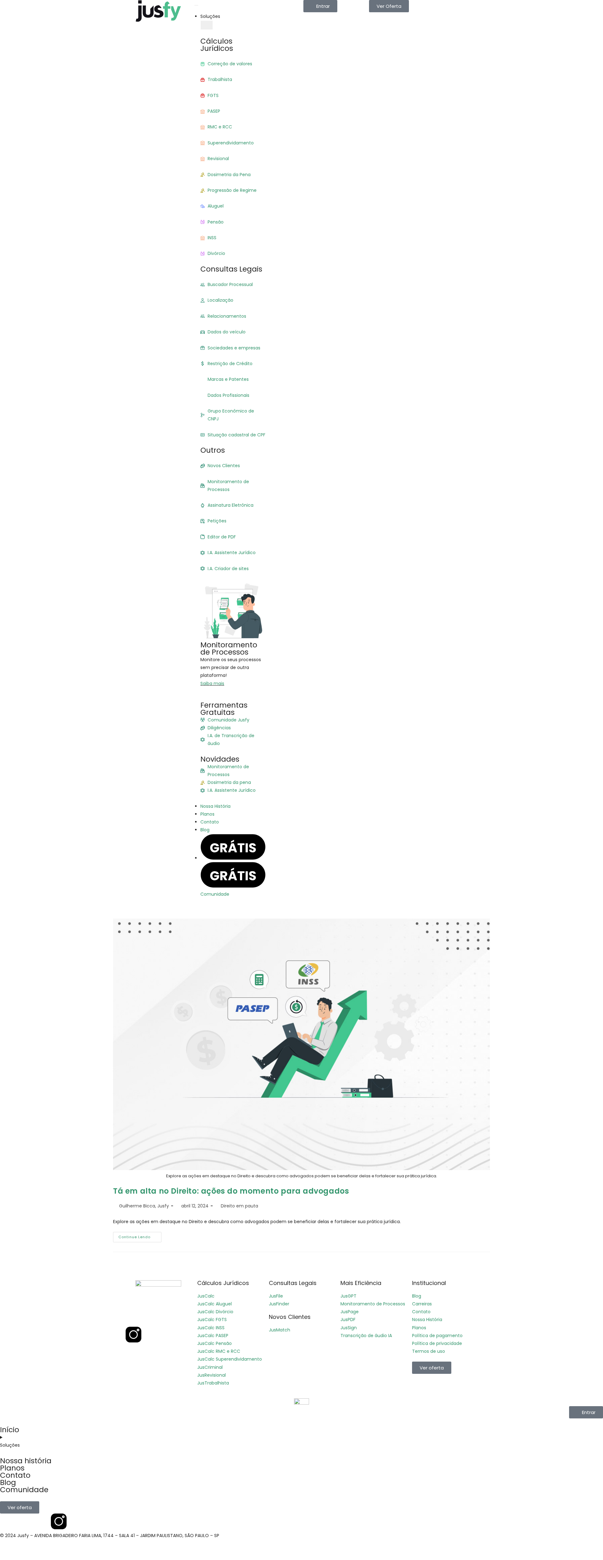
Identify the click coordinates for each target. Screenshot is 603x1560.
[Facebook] (133, 1316)
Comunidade (24, 1490)
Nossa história (26, 1461)
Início (9, 1430)
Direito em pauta (239, 1206)
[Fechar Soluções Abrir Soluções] (206, 25)
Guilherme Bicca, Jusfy (144, 1206)
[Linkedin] (150, 1316)
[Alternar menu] (196, 5)
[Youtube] (167, 1316)
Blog (8, 1482)
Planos (12, 1468)
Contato (15, 1475)
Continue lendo (139, 1235)
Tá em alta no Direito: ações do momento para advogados (231, 1191)
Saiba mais (212, 683)
